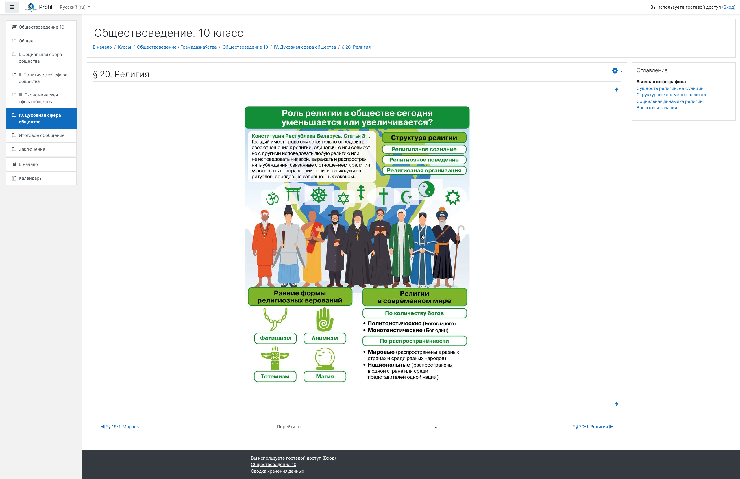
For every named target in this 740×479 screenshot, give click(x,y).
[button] (617, 71)
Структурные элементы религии (671, 94)
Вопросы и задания (657, 107)
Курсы (124, 47)
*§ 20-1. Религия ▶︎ (593, 426)
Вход (729, 7)
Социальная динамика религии (670, 101)
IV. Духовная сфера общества (305, 47)
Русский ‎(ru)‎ (73, 7)
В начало (102, 47)
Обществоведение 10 (245, 47)
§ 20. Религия (356, 47)
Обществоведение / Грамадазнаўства (177, 47)
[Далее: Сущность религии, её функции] (617, 89)
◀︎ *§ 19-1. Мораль (120, 426)
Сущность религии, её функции (670, 88)
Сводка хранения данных (277, 471)
